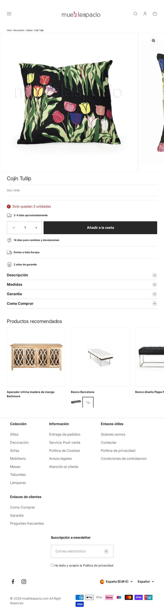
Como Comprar (22, 507)
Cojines (29, 30)
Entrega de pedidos (64, 434)
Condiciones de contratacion (124, 458)
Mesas (15, 466)
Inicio (9, 30)
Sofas (14, 450)
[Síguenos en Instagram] (24, 582)
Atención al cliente (63, 466)
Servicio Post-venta (64, 442)
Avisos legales (60, 458)
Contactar (109, 442)
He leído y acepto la (83, 565)
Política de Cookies (64, 450)
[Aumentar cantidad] (36, 228)
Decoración (18, 30)
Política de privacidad (118, 450)
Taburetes (18, 474)
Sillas (14, 434)
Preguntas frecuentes (27, 523)
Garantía (16, 515)
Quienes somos (113, 434)
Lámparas (18, 483)
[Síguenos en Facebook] (13, 582)
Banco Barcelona (82, 392)
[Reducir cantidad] (14, 228)
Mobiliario (18, 458)
